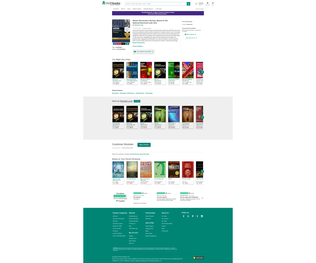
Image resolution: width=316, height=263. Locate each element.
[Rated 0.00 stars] (137, 28)
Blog (130, 226)
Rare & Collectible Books (119, 235)
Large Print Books (117, 233)
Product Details (137, 46)
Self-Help (115, 221)
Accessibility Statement (177, 258)
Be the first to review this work (139, 154)
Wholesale (148, 218)
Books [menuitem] (122, 9)
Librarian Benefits (133, 221)
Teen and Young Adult (118, 218)
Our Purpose (165, 218)
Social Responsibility (167, 223)
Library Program (149, 216)
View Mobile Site (133, 228)
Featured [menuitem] (115, 9)
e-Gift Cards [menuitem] (158, 9)
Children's (115, 216)
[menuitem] (201, 3)
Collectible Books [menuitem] (147, 9)
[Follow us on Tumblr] (197, 216)
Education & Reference (127, 93)
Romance (115, 231)
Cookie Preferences (164, 258)
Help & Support (149, 226)
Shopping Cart (132, 238)
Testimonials (165, 231)
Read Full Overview (139, 42)
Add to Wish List (191, 34)
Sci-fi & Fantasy (117, 228)
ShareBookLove (133, 216)
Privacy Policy (123, 258)
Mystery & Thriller (117, 226)
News (163, 228)
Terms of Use (115, 258)
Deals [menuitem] (128, 9)
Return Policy (148, 233)
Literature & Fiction (118, 223)
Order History (132, 240)
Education (115, 93)
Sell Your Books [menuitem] (200, 9)
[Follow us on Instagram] (202, 216)
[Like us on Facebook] (184, 216)
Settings (131, 236)
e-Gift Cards (132, 223)
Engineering (140, 93)
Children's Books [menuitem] (137, 9)
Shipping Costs (149, 228)
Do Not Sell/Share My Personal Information (139, 258)
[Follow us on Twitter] (188, 216)
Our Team (164, 221)
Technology (149, 93)
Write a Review (144, 144)
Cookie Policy (154, 258)
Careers (164, 226)
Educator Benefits (133, 218)
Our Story (164, 216)
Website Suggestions (150, 236)
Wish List (131, 243)
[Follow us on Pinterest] (193, 216)
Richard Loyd (139, 25)
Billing (147, 231)
